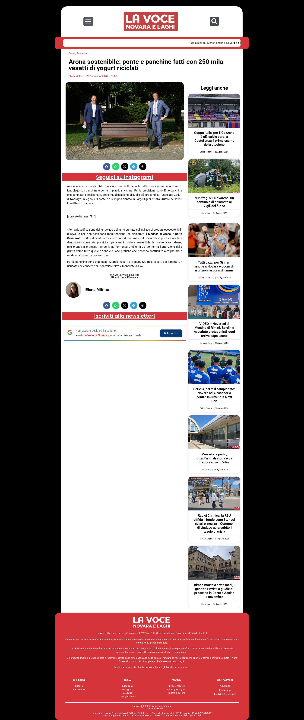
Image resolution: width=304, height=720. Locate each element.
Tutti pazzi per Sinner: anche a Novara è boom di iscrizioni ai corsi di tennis (112, 42)
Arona (72, 53)
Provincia (81, 53)
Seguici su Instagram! (124, 177)
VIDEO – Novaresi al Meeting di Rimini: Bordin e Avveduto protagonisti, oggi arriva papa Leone (214, 330)
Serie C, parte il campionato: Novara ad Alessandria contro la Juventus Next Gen (214, 395)
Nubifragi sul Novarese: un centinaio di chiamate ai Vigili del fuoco (214, 202)
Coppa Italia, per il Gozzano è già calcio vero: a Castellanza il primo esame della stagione (214, 139)
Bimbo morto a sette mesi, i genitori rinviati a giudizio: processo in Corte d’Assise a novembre (214, 591)
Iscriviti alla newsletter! (124, 315)
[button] (88, 21)
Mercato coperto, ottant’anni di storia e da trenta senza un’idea (214, 458)
